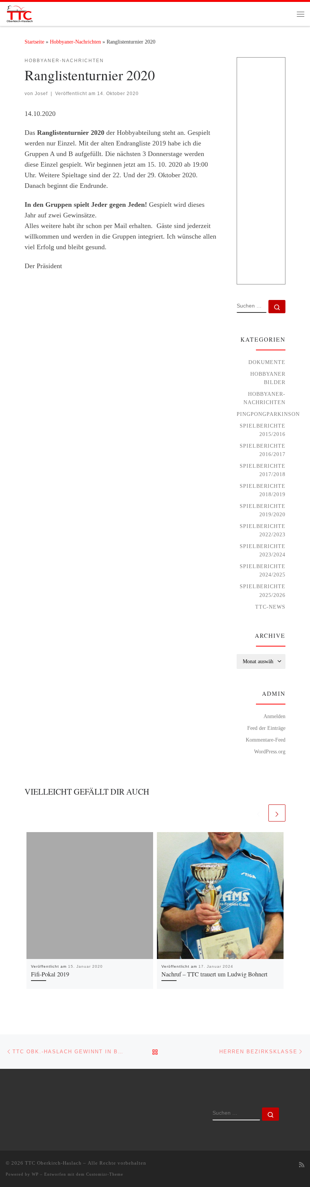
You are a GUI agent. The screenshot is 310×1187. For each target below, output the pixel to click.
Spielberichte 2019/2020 (262, 510)
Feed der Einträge (266, 728)
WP (35, 1174)
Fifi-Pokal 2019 (50, 974)
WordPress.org (269, 751)
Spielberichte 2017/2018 (262, 470)
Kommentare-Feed (265, 740)
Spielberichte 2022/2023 (262, 530)
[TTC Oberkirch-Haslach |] (19, 12)
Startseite (34, 42)
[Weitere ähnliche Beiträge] (276, 813)
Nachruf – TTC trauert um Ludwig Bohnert (214, 974)
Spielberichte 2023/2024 (262, 550)
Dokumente (266, 362)
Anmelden (274, 716)
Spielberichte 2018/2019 (262, 490)
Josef (41, 93)
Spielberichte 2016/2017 (262, 450)
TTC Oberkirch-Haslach (53, 1163)
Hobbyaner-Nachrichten (75, 42)
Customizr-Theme (104, 1174)
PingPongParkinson (268, 414)
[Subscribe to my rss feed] (301, 1165)
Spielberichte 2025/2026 (262, 590)
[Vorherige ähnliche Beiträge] (258, 813)
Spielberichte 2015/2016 (262, 430)
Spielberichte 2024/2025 (262, 570)
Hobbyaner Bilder (267, 378)
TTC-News (270, 607)
